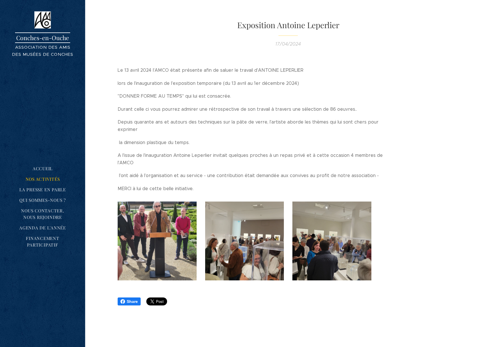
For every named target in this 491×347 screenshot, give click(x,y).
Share (132, 301)
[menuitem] (43, 168)
